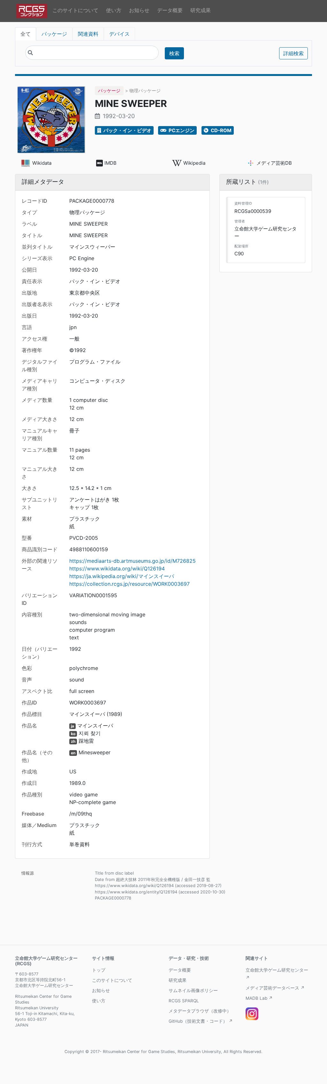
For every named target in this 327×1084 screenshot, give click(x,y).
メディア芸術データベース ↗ (275, 987)
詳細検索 (293, 53)
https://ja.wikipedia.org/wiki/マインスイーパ (121, 576)
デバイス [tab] (119, 34)
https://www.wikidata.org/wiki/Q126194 (117, 568)
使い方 (113, 10)
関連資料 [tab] (88, 34)
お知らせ (139, 10)
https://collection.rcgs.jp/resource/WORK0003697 (129, 584)
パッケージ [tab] (54, 34)
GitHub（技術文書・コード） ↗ (201, 1021)
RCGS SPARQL (184, 1000)
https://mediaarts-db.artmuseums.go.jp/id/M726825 (132, 561)
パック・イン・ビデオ (127, 130)
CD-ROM (221, 130)
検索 (174, 53)
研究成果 (200, 10)
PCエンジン (181, 130)
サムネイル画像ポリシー (193, 990)
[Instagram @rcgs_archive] (252, 1013)
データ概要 (170, 10)
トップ (98, 970)
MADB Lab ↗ (259, 998)
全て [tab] (25, 34)
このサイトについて (75, 10)
